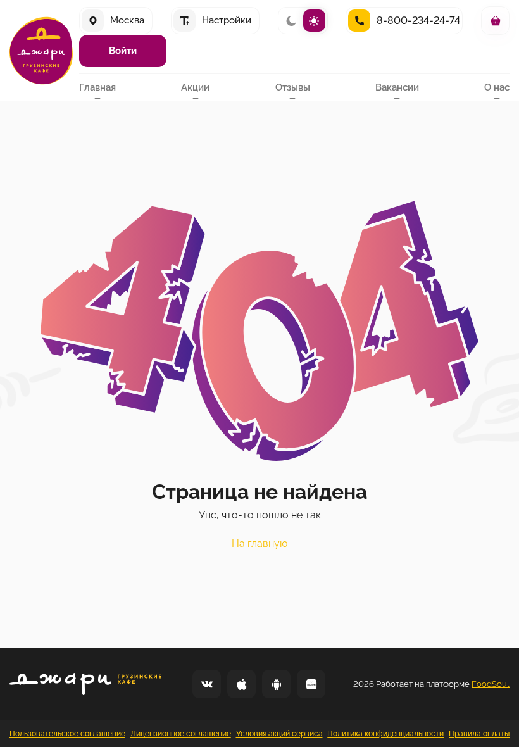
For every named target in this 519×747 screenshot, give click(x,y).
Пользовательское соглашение (67, 733)
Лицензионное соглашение (180, 733)
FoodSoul (491, 684)
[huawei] (311, 684)
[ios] (241, 684)
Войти (123, 50)
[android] (276, 684)
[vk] (206, 684)
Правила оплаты (479, 733)
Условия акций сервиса (279, 733)
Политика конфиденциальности (385, 733)
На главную (259, 543)
